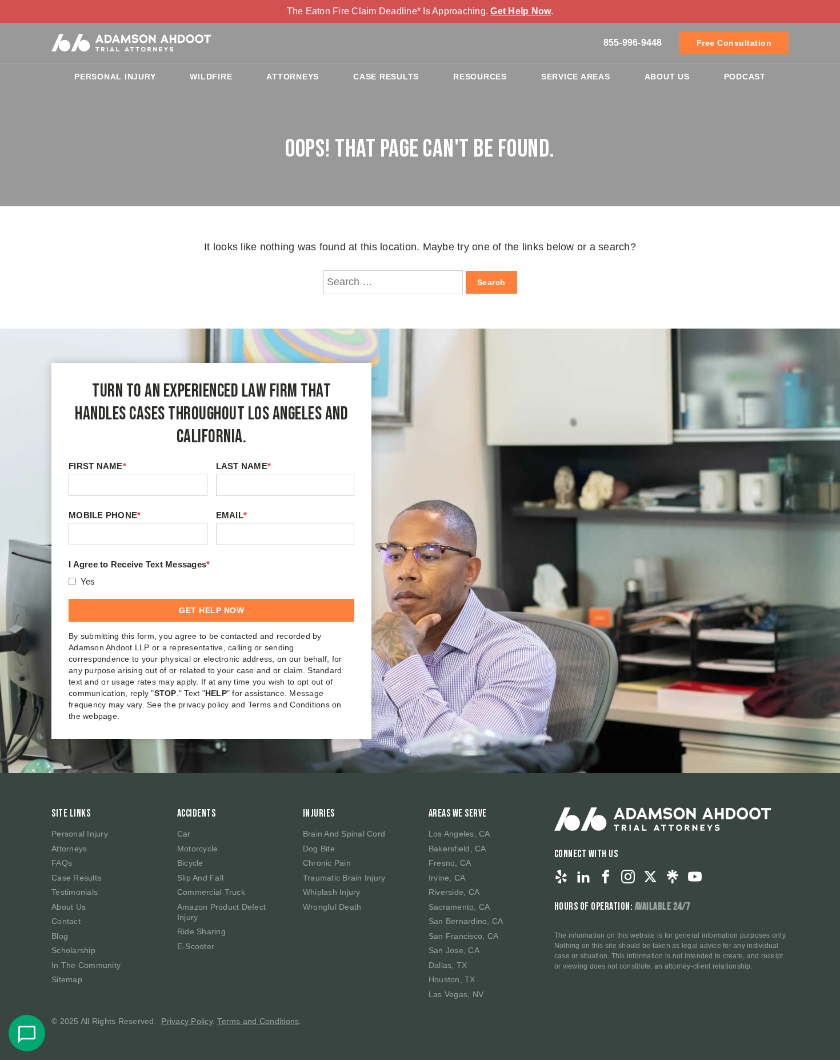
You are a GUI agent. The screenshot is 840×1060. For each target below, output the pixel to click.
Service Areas (575, 76)
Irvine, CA (447, 877)
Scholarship (73, 950)
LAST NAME (243, 466)
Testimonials (74, 892)
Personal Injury (114, 76)
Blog (59, 936)
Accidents (196, 813)
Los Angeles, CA (459, 833)
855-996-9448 (632, 42)
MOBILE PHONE (105, 515)
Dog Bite (319, 848)
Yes (88, 581)
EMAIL (231, 515)
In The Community (86, 965)
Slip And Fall (200, 877)
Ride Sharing (201, 931)
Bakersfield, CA (457, 848)
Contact (66, 921)
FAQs (61, 862)
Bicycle (190, 862)
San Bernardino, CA (466, 921)
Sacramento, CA (459, 906)
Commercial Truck (211, 892)
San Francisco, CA (463, 936)
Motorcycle (197, 848)
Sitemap (66, 979)
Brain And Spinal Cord (344, 833)
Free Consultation (734, 42)
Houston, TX (452, 979)
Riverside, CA (454, 892)
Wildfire (211, 76)
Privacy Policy (187, 1021)
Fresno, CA (450, 862)
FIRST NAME (97, 466)
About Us (667, 76)
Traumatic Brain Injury (344, 877)
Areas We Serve (458, 813)
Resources (480, 76)
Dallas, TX (448, 965)
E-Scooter (195, 946)
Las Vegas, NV (456, 994)
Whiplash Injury (332, 892)
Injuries (319, 813)
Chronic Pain (327, 862)
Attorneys (292, 76)
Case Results (386, 76)
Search (491, 282)
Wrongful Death (332, 906)
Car (184, 833)
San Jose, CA (454, 950)
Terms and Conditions (258, 1021)
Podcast (745, 76)
